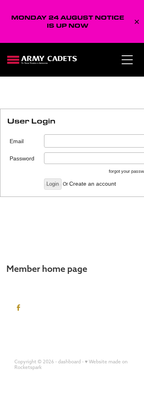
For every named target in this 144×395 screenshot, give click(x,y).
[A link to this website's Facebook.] (18, 308)
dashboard (69, 362)
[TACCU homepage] (62, 60)
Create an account (92, 183)
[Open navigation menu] (127, 59)
